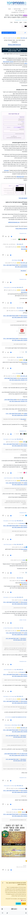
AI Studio (6, 170)
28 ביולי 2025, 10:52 (16, 600)
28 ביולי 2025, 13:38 (10, 812)
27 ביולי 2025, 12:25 (9, 246)
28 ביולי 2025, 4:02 (14, 580)
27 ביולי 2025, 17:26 (9, 376)
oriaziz (23, 560)
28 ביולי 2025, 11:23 (12, 788)
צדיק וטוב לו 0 (22, 310)
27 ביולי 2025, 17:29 (12, 441)
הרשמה (23, 903)
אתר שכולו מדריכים (8, 717)
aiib (24, 547)
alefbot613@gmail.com (14, 222)
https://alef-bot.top (14, 44)
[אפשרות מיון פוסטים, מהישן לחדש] (25, 33)
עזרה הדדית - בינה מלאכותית (21, 20)
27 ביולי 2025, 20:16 (12, 523)
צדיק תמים (23, 699)
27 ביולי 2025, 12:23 (9, 38)
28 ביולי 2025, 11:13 (10, 699)
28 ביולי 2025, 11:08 (9, 630)
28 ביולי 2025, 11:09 (12, 672)
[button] (25, 913)
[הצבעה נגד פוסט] (3, 236)
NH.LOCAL (23, 38)
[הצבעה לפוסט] (8, 236)
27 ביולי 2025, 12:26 (9, 262)
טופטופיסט (23, 246)
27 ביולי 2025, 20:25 (16, 547)
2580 (24, 360)
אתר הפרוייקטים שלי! (22, 233)
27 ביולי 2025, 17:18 (12, 310)
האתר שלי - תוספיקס (23, 619)
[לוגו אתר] (17, 3)
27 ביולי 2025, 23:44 (15, 560)
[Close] (2, 883)
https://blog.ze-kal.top (21, 228)
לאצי (24, 600)
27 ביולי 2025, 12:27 (9, 290)
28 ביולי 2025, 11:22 (9, 727)
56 (5, 236)
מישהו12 (23, 812)
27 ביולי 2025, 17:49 (9, 480)
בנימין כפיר (23, 580)
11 (5, 870)
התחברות (18, 903)
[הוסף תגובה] (11, 236)
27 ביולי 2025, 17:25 (12, 360)
